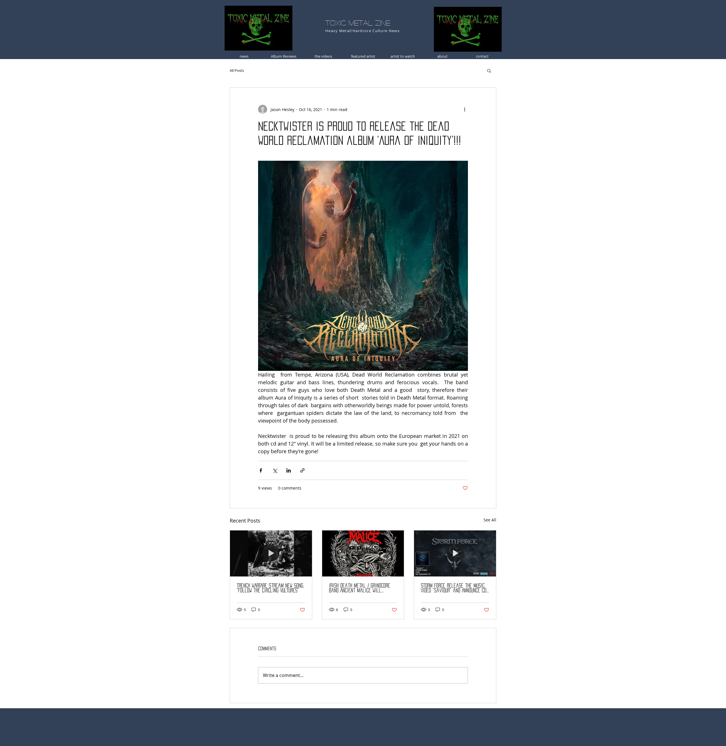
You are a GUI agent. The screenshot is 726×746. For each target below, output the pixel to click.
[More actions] (464, 109)
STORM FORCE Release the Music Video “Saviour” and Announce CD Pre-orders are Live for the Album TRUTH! (453, 588)
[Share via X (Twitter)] (274, 470)
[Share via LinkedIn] (288, 470)
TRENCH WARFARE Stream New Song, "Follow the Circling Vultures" (270, 588)
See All (490, 520)
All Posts (237, 70)
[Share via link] (302, 470)
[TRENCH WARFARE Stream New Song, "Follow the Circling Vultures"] (271, 553)
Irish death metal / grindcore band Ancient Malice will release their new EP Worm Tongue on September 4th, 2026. (360, 588)
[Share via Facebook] (260, 470)
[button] (489, 70)
